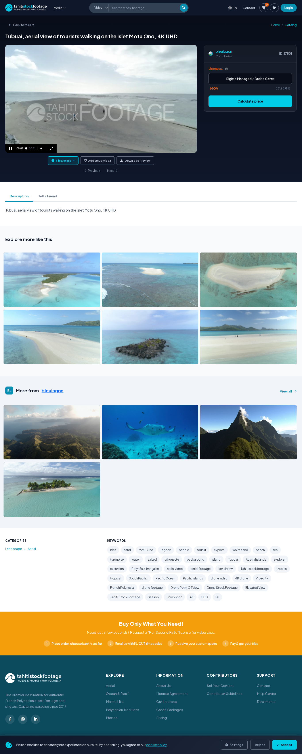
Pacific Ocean (165, 578)
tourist (201, 550)
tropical (115, 578)
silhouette (171, 559)
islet (113, 550)
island (216, 559)
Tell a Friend (47, 196)
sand (127, 550)
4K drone (241, 578)
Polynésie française (145, 569)
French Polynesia (122, 587)
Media (58, 8)
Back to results (23, 25)
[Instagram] (22, 719)
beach (260, 550)
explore (219, 550)
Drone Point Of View (185, 587)
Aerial (32, 549)
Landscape (13, 549)
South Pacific (138, 578)
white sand (240, 550)
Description (19, 196)
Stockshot (174, 597)
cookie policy (156, 745)
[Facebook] (10, 719)
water (136, 559)
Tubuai (233, 559)
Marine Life (115, 701)
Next (110, 171)
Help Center (266, 693)
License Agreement (172, 693)
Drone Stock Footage (222, 587)
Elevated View (255, 587)
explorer (279, 559)
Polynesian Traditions (122, 709)
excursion (117, 569)
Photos (111, 717)
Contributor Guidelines (224, 693)
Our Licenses (166, 701)
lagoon (166, 550)
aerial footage (201, 569)
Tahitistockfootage (255, 569)
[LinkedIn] (35, 719)
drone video (219, 578)
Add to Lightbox (99, 160)
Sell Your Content (220, 685)
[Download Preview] (26, 302)
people (184, 550)
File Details (63, 160)
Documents (266, 701)
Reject (260, 745)
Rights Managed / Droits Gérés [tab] (250, 78)
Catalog (291, 25)
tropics (282, 569)
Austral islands (256, 559)
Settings (236, 745)
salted (152, 559)
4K (192, 597)
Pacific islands (193, 578)
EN (235, 8)
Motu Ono (146, 550)
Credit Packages (169, 709)
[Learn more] (226, 68)
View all (286, 391)
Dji (217, 597)
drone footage (152, 587)
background (195, 559)
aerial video (175, 569)
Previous (94, 171)
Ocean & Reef (117, 693)
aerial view (225, 569)
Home (275, 25)
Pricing (161, 717)
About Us (163, 685)
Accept (286, 745)
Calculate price (250, 101)
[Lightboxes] (274, 7)
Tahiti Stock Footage (125, 597)
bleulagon (224, 51)
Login (288, 8)
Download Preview (138, 160)
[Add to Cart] (9, 302)
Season (153, 597)
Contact (249, 8)
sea (275, 550)
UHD (204, 597)
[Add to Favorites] (18, 302)
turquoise (117, 559)
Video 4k (262, 578)
